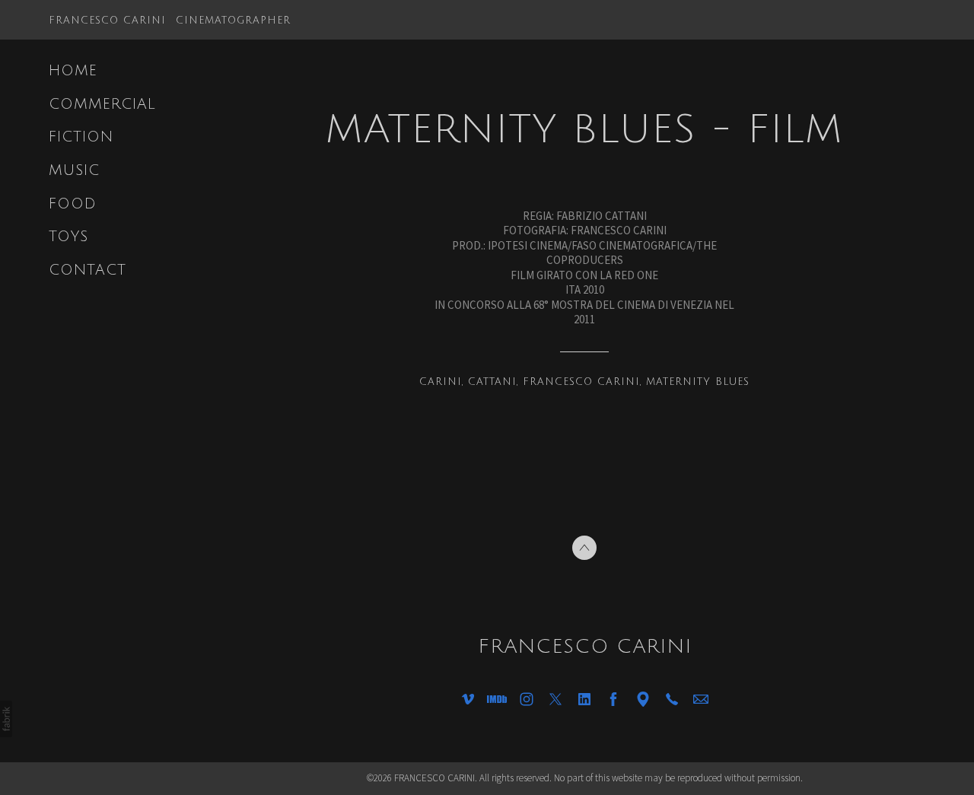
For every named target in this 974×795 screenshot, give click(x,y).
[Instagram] (526, 699)
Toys (68, 236)
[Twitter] (555, 699)
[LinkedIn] (584, 699)
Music (74, 170)
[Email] (701, 699)
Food (73, 203)
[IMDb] (497, 699)
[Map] (643, 699)
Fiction (81, 137)
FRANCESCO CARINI (581, 382)
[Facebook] (613, 699)
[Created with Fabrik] (6, 719)
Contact (87, 270)
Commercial (102, 104)
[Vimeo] (468, 699)
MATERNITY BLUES (698, 382)
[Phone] (672, 699)
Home (73, 70)
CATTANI (492, 382)
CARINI (440, 382)
